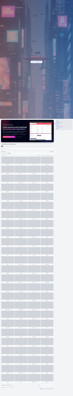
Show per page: (48, 155)
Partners (57, 125)
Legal (57, 128)
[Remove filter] (6, 153)
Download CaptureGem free (8, 136)
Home (57, 120)
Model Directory (59, 122)
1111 (49, 385)
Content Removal (59, 126)
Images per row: (40, 155)
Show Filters (4, 151)
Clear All (9, 153)
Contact (57, 123)
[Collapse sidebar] (54, 123)
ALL (2, 146)
